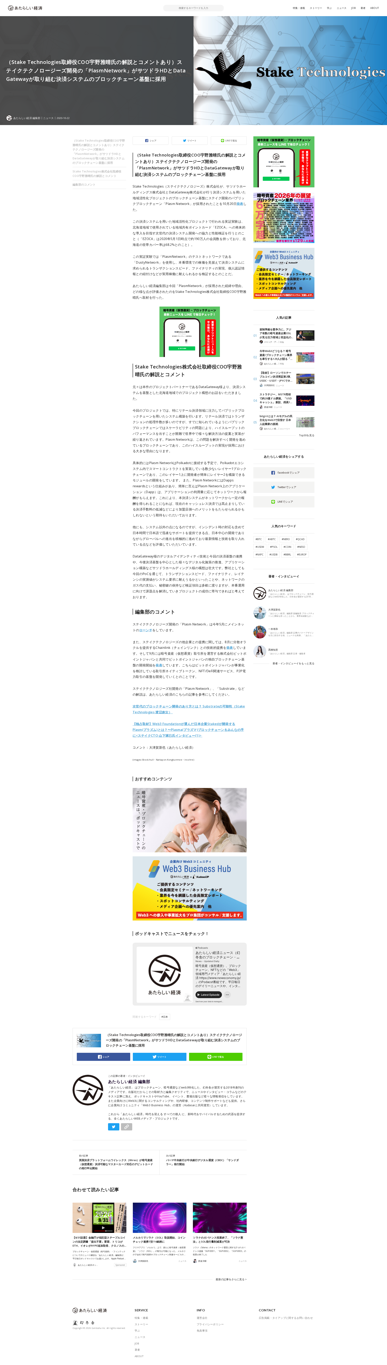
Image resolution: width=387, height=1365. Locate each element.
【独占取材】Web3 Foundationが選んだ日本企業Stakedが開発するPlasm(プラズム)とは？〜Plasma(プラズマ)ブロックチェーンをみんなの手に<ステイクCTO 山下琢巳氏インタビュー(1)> (188, 730)
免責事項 (202, 1330)
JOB (353, 8)
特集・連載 (299, 8)
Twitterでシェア (287, 487)
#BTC (259, 539)
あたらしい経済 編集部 (129, 1082)
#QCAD (300, 539)
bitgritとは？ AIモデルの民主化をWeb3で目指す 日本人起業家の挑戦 (276, 420)
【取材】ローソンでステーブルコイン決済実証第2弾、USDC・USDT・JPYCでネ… (276, 376)
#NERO (286, 539)
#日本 (164, 1017)
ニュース (342, 8)
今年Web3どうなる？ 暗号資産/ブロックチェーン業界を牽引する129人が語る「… (276, 355)
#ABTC (272, 539)
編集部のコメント (84, 184)
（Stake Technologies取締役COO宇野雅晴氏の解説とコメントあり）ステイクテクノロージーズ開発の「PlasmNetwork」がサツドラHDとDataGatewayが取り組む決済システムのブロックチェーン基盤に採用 (99, 152)
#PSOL (274, 547)
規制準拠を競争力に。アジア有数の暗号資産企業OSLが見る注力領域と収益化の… (276, 333)
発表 (240, 203)
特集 (282, 342)
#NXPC (259, 554)
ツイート (192, 140)
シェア (153, 140)
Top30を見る (306, 435)
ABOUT (374, 8)
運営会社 (202, 1318)
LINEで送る (231, 140)
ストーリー (316, 8)
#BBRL (287, 554)
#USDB (273, 554)
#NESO (301, 547)
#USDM (260, 547)
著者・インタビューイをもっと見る (293, 663)
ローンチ (145, 630)
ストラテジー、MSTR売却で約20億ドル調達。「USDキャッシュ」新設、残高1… (276, 398)
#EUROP (302, 554)
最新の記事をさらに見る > (231, 1279)
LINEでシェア (285, 501)
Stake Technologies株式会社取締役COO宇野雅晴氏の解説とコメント (97, 173)
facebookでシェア (289, 472)
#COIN (287, 547)
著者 (363, 8)
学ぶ (329, 8)
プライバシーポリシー (210, 1324)
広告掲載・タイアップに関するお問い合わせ (286, 1318)
